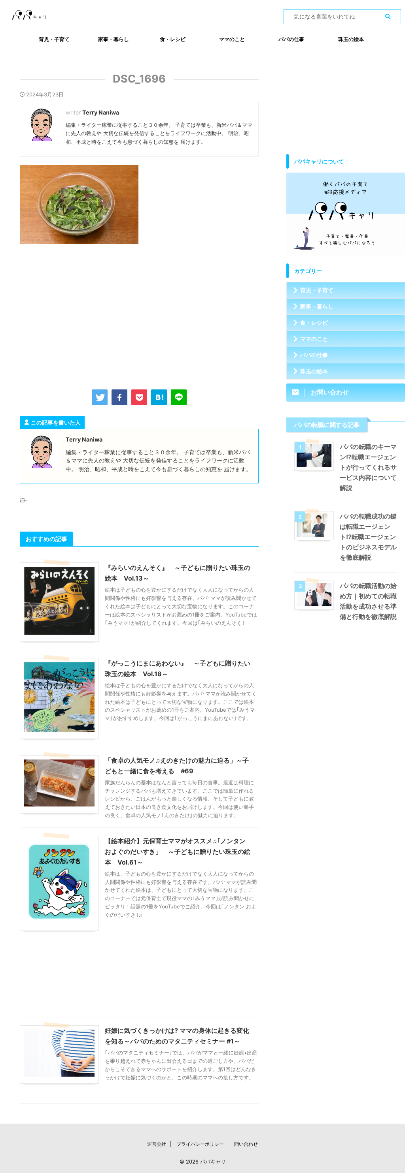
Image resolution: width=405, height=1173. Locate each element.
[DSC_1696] (159, 397)
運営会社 (156, 1144)
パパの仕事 (291, 39)
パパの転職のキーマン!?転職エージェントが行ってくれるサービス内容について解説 (368, 467)
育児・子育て (54, 39)
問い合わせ (246, 1144)
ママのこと (232, 39)
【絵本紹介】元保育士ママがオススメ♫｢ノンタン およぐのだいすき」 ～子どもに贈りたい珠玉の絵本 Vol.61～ (177, 851)
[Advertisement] (139, 314)
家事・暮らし (113, 39)
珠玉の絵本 (351, 39)
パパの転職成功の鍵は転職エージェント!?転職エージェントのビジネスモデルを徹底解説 (368, 536)
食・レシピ (172, 39)
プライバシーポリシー (200, 1144)
